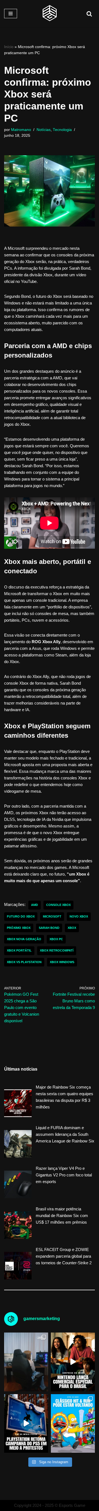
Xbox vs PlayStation (24, 962)
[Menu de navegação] (10, 13)
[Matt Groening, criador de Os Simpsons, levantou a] (73, 1423)
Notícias (44, 130)
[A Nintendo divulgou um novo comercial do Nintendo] (73, 1362)
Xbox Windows (62, 962)
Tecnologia (62, 130)
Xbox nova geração (24, 939)
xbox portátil (19, 950)
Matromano (21, 130)
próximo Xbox (19, 927)
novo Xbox (79, 916)
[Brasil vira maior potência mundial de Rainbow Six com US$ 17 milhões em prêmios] (18, 1226)
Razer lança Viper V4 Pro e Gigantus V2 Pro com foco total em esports (64, 1175)
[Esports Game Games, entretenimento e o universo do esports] (49, 13)
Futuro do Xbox (21, 916)
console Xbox (58, 904)
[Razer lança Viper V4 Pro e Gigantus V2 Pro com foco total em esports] (18, 1185)
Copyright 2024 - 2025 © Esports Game (49, 1505)
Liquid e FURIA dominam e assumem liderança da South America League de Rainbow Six (65, 1134)
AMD (34, 904)
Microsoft (52, 916)
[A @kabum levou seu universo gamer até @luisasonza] (26, 1362)
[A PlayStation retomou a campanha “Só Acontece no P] (26, 1423)
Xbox (72, 927)
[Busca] (89, 14)
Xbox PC (56, 939)
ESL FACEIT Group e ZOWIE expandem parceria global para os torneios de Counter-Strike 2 (64, 1256)
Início (8, 46)
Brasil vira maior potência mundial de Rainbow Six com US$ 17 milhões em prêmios (62, 1215)
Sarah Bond (49, 927)
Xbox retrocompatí (56, 950)
